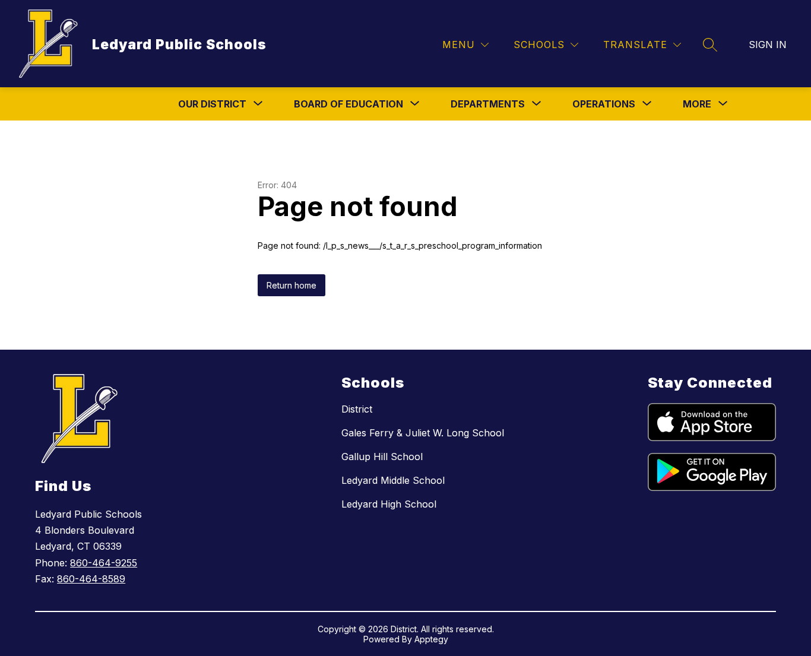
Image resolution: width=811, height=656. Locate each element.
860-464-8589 (91, 579)
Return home (291, 285)
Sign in (768, 44)
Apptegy (431, 639)
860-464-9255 (103, 563)
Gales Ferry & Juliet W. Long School (422, 433)
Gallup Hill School (382, 456)
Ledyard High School (388, 504)
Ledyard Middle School (393, 480)
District (356, 409)
